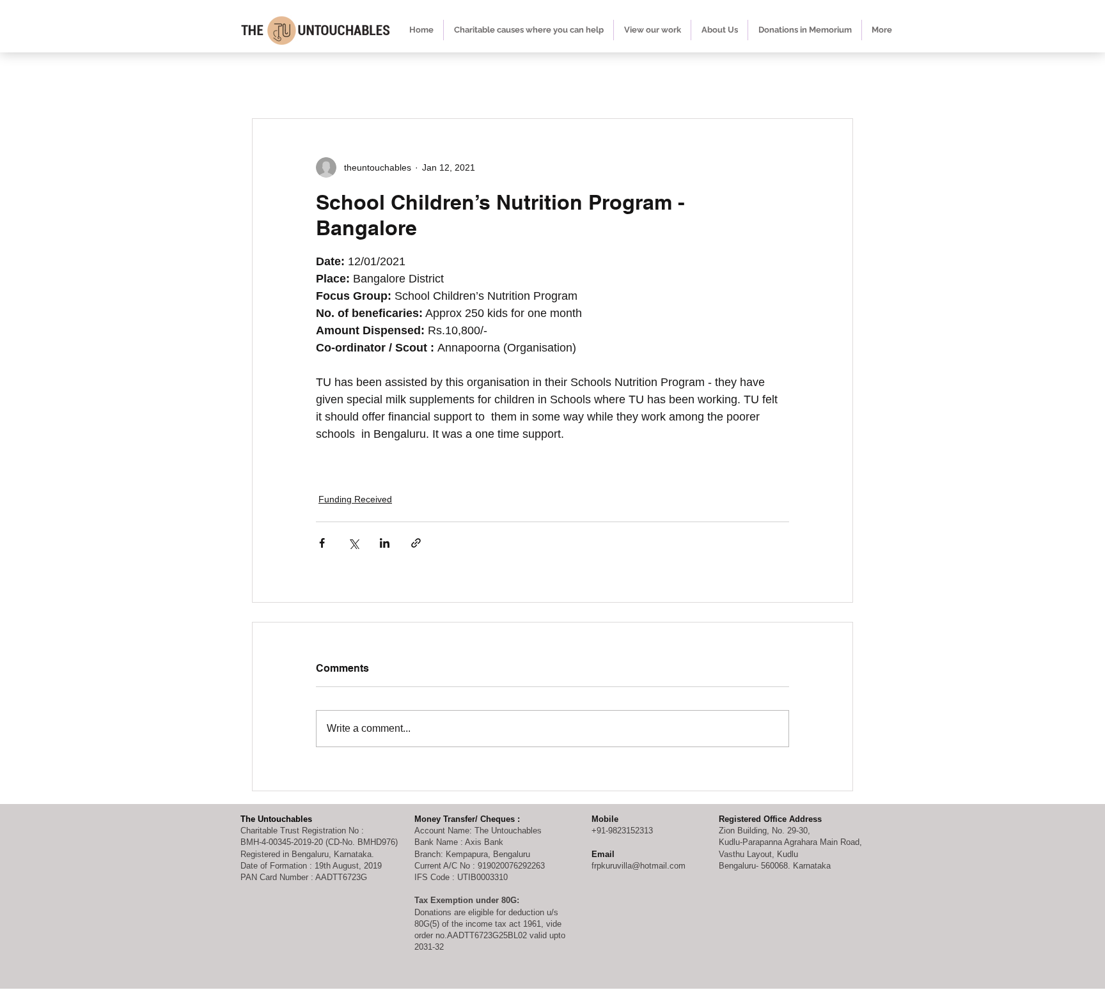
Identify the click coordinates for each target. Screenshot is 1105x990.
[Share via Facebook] (322, 543)
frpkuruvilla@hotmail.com (639, 865)
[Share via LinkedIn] (385, 543)
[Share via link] (416, 543)
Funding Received (355, 499)
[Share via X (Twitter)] (353, 543)
